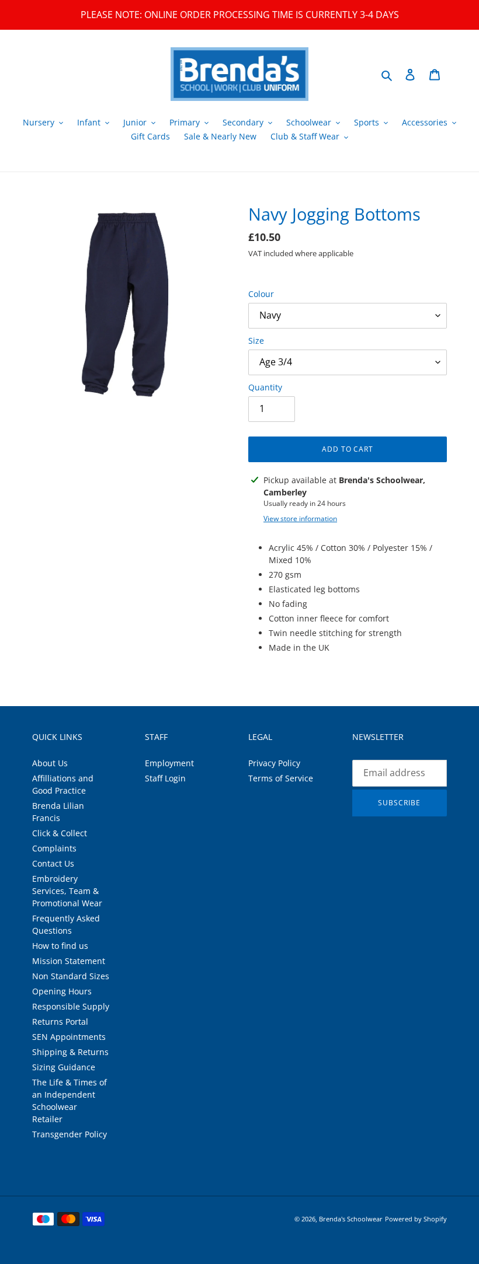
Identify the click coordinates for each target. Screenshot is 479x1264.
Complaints (54, 848)
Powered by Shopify (416, 1218)
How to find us (60, 945)
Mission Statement (68, 960)
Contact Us (53, 863)
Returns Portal (60, 1021)
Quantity (265, 387)
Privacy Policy (274, 763)
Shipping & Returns (70, 1051)
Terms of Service (280, 778)
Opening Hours (62, 991)
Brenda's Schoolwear (351, 1218)
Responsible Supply (70, 1006)
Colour (261, 293)
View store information (300, 518)
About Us (50, 763)
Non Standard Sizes (70, 976)
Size (256, 340)
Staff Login (165, 778)
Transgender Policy (69, 1134)
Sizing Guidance (63, 1067)
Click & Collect (59, 833)
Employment (169, 763)
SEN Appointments (69, 1036)
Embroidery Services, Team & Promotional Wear (67, 891)
